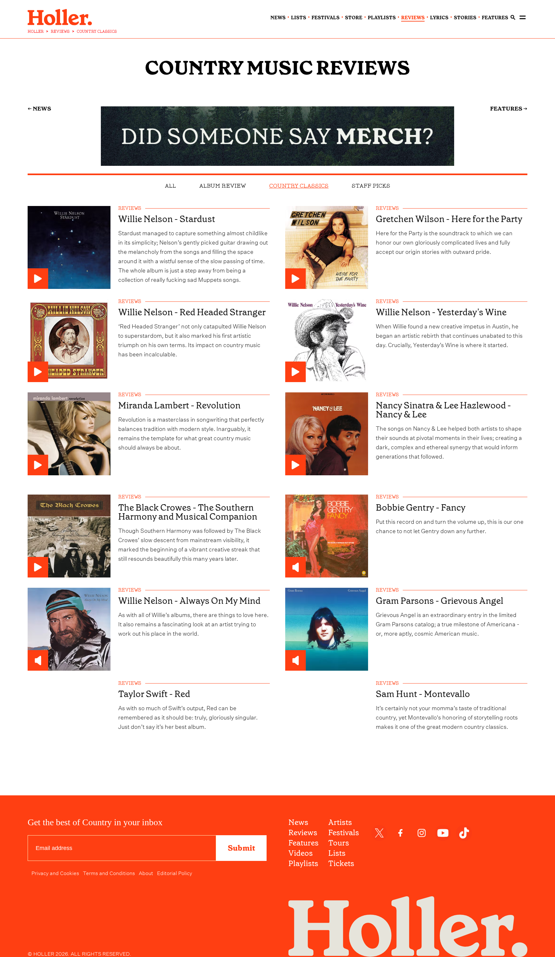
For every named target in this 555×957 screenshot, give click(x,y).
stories (465, 17)
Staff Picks (371, 186)
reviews (413, 17)
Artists (340, 822)
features (495, 17)
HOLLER (36, 31)
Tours (338, 843)
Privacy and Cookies (55, 872)
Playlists (303, 863)
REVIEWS (60, 31)
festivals (325, 17)
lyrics (439, 17)
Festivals (343, 832)
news (278, 17)
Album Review (222, 186)
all (170, 186)
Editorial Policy (174, 872)
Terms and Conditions (109, 872)
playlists (382, 17)
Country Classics (299, 186)
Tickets (341, 863)
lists (298, 17)
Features (303, 843)
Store (353, 17)
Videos (300, 853)
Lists (337, 853)
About (146, 872)
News (298, 822)
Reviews (302, 832)
